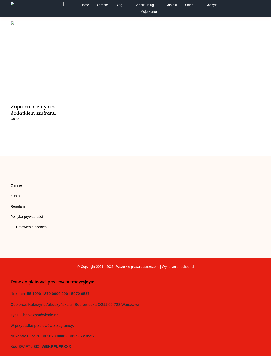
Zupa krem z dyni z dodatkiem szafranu (47, 51)
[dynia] (47, 57)
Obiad (15, 119)
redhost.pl (186, 267)
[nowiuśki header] (37, 4)
